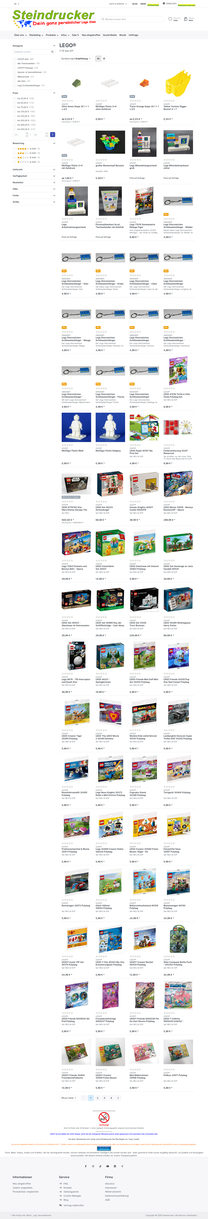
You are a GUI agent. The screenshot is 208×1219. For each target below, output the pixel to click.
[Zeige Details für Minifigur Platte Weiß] (76, 427)
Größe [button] (16, 202)
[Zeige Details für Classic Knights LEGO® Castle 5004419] (144, 484)
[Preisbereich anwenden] (52, 134)
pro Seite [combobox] (69, 1097)
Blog (135, 4)
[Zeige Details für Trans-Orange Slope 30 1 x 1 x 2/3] (144, 83)
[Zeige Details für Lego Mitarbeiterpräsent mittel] (178, 142)
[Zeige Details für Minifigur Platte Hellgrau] (110, 427)
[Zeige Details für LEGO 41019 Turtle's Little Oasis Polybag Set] (178, 370)
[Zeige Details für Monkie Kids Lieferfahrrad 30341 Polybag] (144, 712)
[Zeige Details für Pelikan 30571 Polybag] (178, 1052)
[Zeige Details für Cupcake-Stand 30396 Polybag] (144, 769)
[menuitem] (20, 35)
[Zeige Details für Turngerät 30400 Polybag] (178, 769)
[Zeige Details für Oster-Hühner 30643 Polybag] (110, 882)
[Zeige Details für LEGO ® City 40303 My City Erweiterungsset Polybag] (110, 938)
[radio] (98, 59)
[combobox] (17, 3)
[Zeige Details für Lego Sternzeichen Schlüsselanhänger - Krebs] (110, 257)
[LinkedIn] (115, 1166)
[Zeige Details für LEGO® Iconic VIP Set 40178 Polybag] (76, 938)
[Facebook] (86, 1166)
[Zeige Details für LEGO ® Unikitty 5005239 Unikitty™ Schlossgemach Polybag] (178, 995)
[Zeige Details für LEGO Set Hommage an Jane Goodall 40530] (178, 543)
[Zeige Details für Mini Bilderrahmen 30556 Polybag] (144, 1052)
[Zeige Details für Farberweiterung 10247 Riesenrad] (178, 427)
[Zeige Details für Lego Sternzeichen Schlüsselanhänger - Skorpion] (110, 314)
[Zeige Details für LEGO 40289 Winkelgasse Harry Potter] (178, 599)
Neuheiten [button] (18, 182)
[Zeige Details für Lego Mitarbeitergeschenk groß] (144, 142)
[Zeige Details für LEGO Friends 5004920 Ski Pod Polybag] (76, 995)
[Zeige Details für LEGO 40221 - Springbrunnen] (110, 656)
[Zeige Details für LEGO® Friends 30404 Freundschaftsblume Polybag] (76, 1052)
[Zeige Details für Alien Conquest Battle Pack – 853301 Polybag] (178, 938)
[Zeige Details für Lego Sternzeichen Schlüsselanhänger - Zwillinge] (144, 370)
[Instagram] (93, 1166)
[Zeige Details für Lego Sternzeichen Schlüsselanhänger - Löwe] (144, 257)
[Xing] (122, 1166)
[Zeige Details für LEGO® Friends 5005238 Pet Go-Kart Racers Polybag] (144, 995)
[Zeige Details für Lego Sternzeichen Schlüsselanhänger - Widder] (178, 201)
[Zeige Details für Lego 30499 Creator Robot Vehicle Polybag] (110, 825)
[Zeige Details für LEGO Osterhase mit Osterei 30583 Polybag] (144, 543)
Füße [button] (15, 189)
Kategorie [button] (18, 45)
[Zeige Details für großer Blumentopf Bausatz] (110, 142)
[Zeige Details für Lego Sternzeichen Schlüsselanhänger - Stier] (76, 257)
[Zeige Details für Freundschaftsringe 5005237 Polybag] (110, 995)
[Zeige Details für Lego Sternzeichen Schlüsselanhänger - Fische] (110, 370)
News (143, 4)
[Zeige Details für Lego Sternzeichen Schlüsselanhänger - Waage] (76, 314)
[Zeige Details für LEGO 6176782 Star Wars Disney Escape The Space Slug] (76, 484)
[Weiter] (118, 1098)
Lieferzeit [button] (17, 169)
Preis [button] (15, 93)
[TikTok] (100, 1166)
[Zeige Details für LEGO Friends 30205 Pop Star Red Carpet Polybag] (178, 656)
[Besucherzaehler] (104, 1148)
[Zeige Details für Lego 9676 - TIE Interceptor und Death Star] (76, 656)
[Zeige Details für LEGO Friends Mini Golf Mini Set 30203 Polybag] (144, 656)
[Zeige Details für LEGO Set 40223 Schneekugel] (110, 484)
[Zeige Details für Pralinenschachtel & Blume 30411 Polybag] (76, 825)
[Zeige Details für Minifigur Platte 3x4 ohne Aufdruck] (110, 83)
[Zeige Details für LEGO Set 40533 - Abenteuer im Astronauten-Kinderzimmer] (76, 599)
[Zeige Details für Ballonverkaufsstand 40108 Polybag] (144, 882)
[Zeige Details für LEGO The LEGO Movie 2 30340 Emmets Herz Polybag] (110, 712)
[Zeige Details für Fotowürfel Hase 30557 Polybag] (178, 825)
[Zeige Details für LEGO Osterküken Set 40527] (110, 543)
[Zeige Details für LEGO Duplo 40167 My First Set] (144, 427)
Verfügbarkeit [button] (20, 176)
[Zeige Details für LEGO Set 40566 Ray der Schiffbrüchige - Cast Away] (110, 599)
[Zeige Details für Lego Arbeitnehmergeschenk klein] (76, 201)
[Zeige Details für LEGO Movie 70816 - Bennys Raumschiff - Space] (178, 484)
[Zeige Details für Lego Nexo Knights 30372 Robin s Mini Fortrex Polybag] (110, 769)
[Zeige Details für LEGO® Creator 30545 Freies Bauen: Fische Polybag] (110, 1052)
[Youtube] (108, 1166)
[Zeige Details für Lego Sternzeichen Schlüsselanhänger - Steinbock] (178, 314)
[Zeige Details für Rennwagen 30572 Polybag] (76, 882)
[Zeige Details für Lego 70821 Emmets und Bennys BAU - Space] (76, 543)
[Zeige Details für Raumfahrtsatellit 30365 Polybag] (76, 769)
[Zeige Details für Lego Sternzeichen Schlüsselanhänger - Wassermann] (76, 370)
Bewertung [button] (18, 143)
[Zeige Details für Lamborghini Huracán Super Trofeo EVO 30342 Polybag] (178, 712)
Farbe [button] (16, 195)
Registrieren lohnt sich (186, 5)
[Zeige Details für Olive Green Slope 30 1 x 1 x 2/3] (76, 83)
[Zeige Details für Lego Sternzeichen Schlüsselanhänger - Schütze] (144, 314)
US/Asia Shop (153, 5)
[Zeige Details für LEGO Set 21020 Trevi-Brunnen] (144, 599)
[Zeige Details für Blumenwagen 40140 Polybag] (178, 882)
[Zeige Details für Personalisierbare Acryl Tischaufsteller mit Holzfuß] (110, 201)
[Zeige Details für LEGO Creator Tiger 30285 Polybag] (76, 712)
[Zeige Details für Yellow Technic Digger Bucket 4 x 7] (178, 83)
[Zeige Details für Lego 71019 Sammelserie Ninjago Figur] (144, 201)
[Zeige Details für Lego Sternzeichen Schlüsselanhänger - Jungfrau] (178, 257)
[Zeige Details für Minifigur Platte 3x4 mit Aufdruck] (76, 142)
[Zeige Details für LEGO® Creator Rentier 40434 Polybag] (144, 938)
